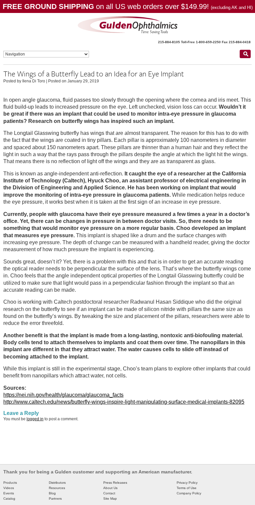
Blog (52, 493)
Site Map (110, 498)
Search (245, 54)
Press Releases (115, 482)
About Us (110, 488)
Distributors (57, 482)
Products (10, 482)
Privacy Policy (187, 482)
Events (8, 493)
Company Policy (189, 493)
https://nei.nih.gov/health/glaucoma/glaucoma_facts (63, 395)
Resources (57, 488)
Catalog (9, 498)
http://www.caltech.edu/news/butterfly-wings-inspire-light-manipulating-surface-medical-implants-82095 (123, 402)
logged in (35, 419)
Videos (8, 488)
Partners (55, 498)
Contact (109, 493)
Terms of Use (187, 488)
